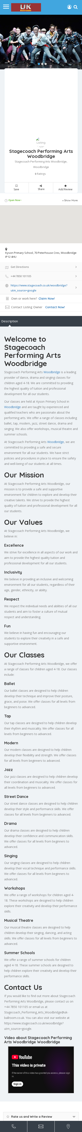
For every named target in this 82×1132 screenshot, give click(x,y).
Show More (71, 200)
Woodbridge (52, 372)
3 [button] (45, 63)
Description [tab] (9, 321)
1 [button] (38, 63)
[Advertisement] (41, 105)
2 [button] (41, 63)
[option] (41, 42)
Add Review (65, 189)
